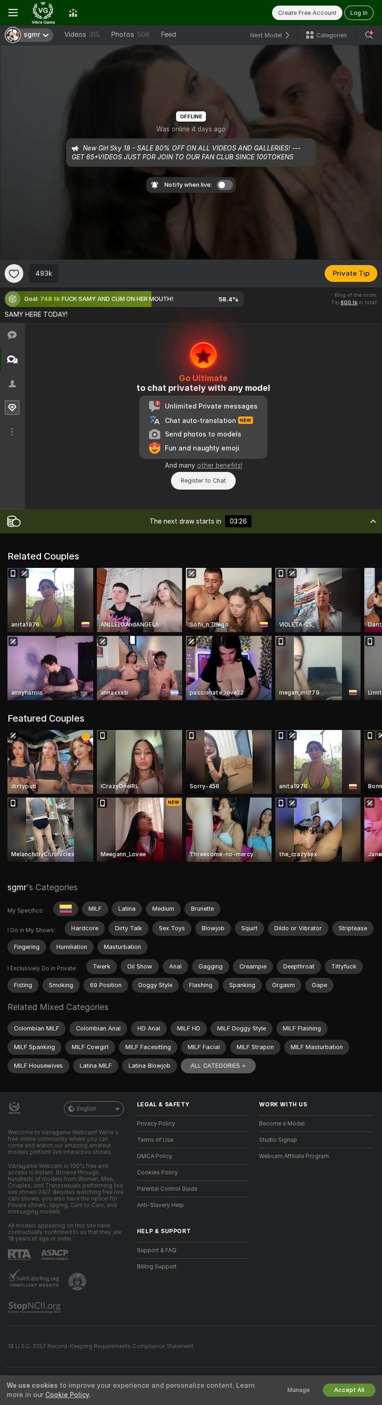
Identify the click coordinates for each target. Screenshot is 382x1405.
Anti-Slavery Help (160, 1205)
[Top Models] (73, 12)
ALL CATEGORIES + (218, 1065)
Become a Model (282, 1123)
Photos (130, 34)
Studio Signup (278, 1140)
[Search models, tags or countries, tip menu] (369, 35)
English (86, 1108)
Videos (82, 34)
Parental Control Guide (167, 1189)
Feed (168, 34)
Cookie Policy (67, 1394)
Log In (359, 12)
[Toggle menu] (13, 12)
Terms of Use (155, 1140)
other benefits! (219, 465)
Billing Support (157, 1266)
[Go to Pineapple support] (78, 1281)
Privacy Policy (156, 1123)
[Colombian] (65, 908)
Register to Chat (203, 480)
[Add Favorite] (14, 273)
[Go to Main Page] (43, 12)
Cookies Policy (157, 1172)
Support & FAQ (157, 1250)
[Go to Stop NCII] (35, 1307)
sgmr (17, 887)
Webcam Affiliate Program (294, 1156)
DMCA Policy (154, 1156)
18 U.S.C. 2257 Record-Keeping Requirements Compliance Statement (101, 1346)
